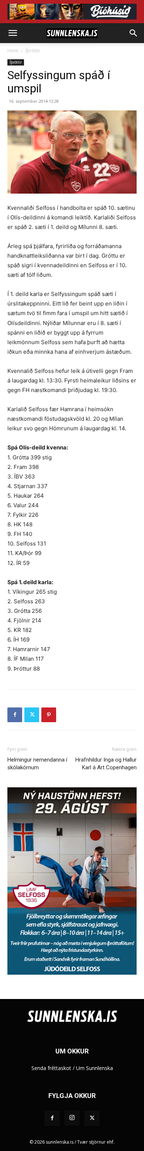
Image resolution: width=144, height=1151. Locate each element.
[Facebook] (14, 714)
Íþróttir (32, 50)
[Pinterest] (48, 714)
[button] (12, 33)
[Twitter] (31, 714)
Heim (12, 50)
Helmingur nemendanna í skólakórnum (37, 763)
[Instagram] (72, 1118)
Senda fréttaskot (51, 1068)
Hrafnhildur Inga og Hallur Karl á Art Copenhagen (106, 763)
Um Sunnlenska (94, 1068)
